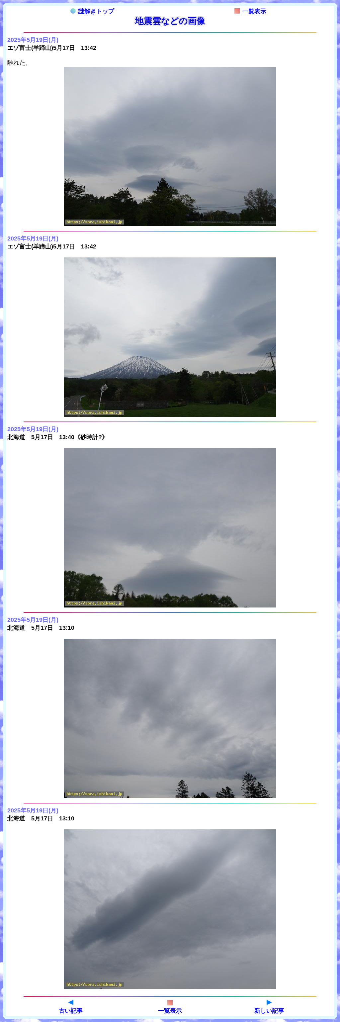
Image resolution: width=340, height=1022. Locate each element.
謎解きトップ (96, 11)
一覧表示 (254, 11)
